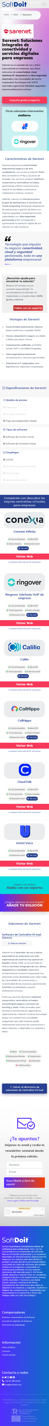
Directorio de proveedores (15, 14)
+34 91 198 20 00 (12, 1381)
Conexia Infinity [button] (24, 531)
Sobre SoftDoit (8, 1347)
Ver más (24, 548)
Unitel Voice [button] (24, 843)
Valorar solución (18, 943)
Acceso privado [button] (9, 1355)
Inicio (6, 14)
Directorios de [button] (13, 1325)
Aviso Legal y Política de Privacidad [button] (23, 1200)
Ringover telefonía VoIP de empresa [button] (24, 596)
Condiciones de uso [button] (29, 1399)
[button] (24, 520)
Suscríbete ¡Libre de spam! (20, 1182)
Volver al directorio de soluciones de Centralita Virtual (24, 1088)
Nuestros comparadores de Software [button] (18, 1317)
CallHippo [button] (24, 720)
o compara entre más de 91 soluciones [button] (24, 562)
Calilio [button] (24, 659)
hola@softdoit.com (13, 1384)
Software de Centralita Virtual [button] (21, 934)
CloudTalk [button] (24, 782)
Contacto (6, 1351)
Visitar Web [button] (24, 556)
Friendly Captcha (38, 1215)
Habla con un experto (28, 308)
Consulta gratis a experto (24, 100)
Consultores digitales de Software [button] (17, 1321)
